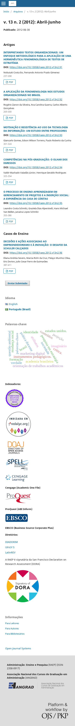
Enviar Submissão (17, 283)
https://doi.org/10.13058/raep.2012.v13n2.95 (36, 203)
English (13, 304)
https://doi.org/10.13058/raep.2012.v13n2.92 (36, 99)
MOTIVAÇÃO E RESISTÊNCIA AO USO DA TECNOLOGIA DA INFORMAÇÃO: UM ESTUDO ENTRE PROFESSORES (35, 129)
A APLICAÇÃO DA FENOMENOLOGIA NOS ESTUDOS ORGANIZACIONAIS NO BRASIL (34, 93)
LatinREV (10, 552)
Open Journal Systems (18, 648)
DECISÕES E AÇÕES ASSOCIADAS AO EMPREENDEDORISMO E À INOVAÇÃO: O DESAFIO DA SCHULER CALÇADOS (35, 245)
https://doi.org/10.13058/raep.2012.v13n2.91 (36, 67)
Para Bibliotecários (14, 633)
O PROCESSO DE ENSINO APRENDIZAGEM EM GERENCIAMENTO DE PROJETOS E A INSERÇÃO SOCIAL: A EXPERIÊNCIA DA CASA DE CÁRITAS (36, 195)
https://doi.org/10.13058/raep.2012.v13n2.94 (36, 167)
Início (6, 11)
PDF (10, 82)
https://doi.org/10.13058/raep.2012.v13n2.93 (36, 135)
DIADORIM (11, 542)
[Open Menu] (3, 3)
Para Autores (12, 628)
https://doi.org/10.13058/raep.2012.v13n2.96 (36, 252)
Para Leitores (12, 623)
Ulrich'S (9, 547)
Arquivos (18, 11)
